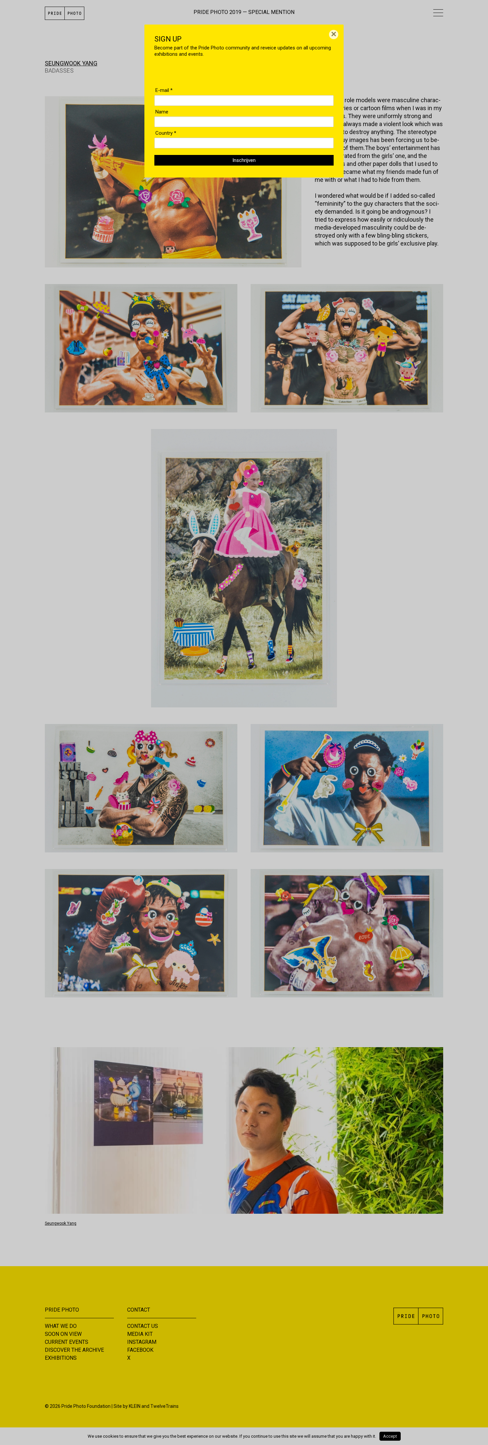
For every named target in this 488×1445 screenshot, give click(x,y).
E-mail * (164, 90)
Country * (165, 133)
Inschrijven (244, 160)
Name (161, 112)
